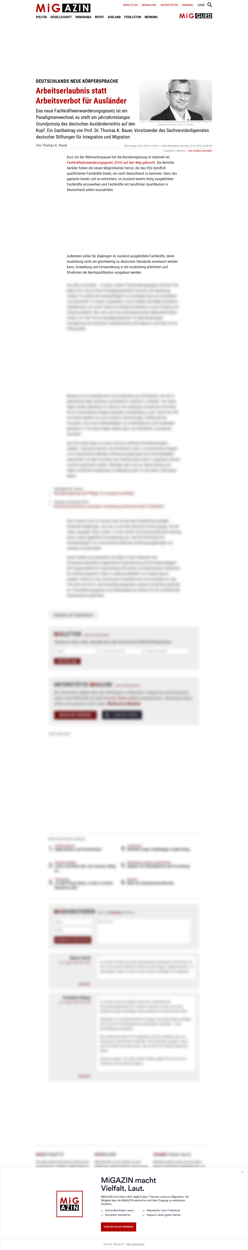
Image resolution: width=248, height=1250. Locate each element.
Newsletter (130, 5)
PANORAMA (83, 17)
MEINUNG (151, 17)
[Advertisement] (124, 48)
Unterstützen (169, 5)
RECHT (99, 17)
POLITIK (41, 17)
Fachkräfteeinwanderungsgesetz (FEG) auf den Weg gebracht (111, 162)
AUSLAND (114, 17)
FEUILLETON (132, 17)
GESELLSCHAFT (61, 17)
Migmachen (149, 5)
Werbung (187, 5)
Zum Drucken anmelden (200, 150)
